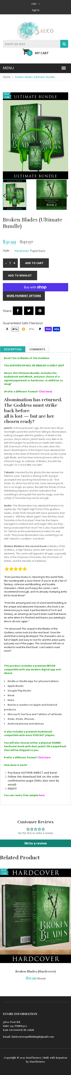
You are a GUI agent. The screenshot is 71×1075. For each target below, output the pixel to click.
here (42, 795)
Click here (45, 391)
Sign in (35, 10)
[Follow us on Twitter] (29, 310)
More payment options (24, 295)
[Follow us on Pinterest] (40, 310)
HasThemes (33, 1057)
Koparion (61, 1057)
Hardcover (21, 250)
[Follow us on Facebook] (17, 310)
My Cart (42, 53)
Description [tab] (12, 349)
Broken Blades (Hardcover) (35, 971)
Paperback (37, 250)
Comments (37, 349)
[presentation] (4, 195)
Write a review (35, 843)
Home (6, 77)
